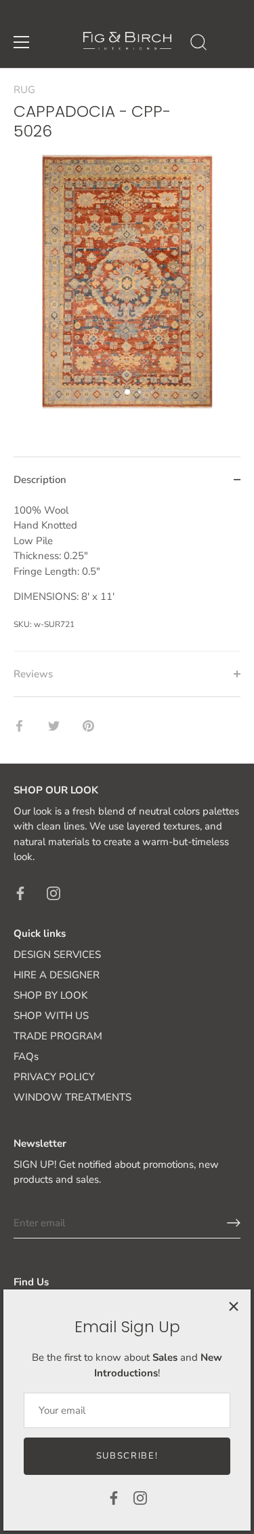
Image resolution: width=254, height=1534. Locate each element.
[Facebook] (114, 1497)
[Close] (234, 1306)
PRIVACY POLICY (54, 1077)
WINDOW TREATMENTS (72, 1097)
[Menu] (22, 42)
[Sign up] (233, 1223)
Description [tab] (40, 479)
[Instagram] (140, 1497)
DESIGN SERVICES (57, 954)
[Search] (198, 44)
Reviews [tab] (33, 674)
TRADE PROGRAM (58, 1036)
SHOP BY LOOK (50, 995)
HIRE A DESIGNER (57, 975)
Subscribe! (127, 1456)
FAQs (26, 1056)
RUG (24, 89)
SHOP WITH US (51, 1015)
